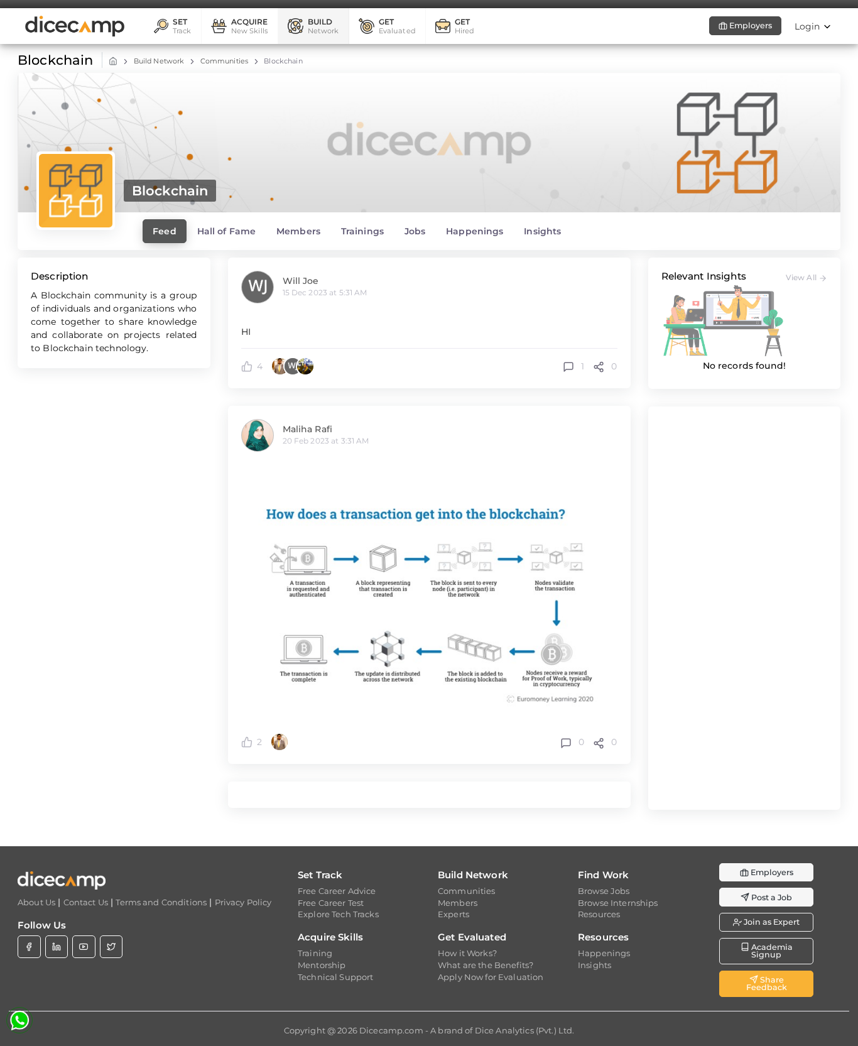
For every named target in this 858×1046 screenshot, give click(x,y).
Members (457, 903)
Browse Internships (618, 903)
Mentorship (321, 965)
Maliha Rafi (308, 429)
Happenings (604, 953)
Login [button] (809, 26)
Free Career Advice (337, 891)
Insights (594, 965)
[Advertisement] (744, 608)
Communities (224, 61)
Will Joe (301, 280)
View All (802, 277)
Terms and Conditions (161, 902)
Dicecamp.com (391, 1030)
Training (315, 953)
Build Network (159, 61)
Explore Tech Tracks (338, 914)
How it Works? (467, 953)
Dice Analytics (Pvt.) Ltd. (525, 1030)
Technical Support (335, 977)
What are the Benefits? (485, 965)
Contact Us (85, 902)
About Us (36, 902)
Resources (599, 914)
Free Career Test (331, 903)
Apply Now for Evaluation (490, 977)
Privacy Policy (243, 902)
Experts (453, 914)
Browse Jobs (604, 891)
